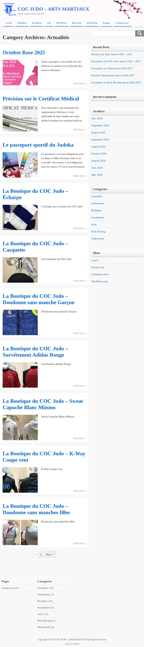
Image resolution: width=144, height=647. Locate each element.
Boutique (106, 23)
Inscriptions (37, 23)
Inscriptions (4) (45, 607)
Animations (22, 23)
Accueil (8, 23)
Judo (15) (42, 614)
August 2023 (98, 146)
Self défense (61, 23)
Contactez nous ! (122, 23)
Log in (95, 260)
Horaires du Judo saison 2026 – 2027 (111, 54)
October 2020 (98, 153)
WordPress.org (99, 281)
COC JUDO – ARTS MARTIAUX (53, 9)
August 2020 (98, 160)
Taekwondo (76, 23)
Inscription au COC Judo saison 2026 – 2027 (116, 61)
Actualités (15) (45, 588)
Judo (49, 23)
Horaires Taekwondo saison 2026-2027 (113, 75)
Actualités (96, 196)
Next (48, 554)
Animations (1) (45, 594)
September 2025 (100, 125)
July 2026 (96, 118)
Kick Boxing (92, 23)
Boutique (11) (45, 601)
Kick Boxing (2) (46, 620)
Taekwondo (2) (45, 627)
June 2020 (97, 167)
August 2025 (98, 132)
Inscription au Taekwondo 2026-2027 (112, 68)
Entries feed (97, 267)
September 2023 (100, 139)
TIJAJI (76, 644)
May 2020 (97, 174)
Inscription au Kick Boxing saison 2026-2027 (116, 82)
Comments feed (100, 274)
